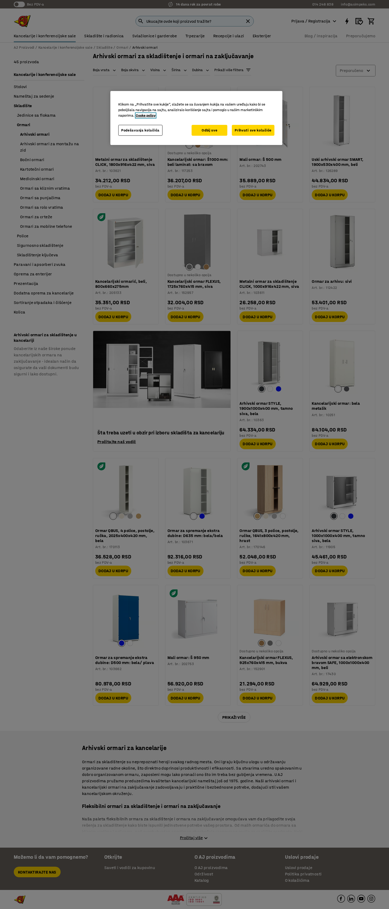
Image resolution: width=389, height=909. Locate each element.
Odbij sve (209, 130)
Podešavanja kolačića (140, 130)
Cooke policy (146, 115)
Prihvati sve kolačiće (253, 130)
